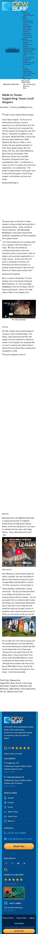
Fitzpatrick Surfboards (18, 685)
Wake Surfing (13, 812)
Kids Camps (25, 81)
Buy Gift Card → (10, 910)
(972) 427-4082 (17, 832)
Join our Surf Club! (29, 84)
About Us (26, 86)
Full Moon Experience (27, 32)
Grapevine (12, 50)
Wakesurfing (15, 680)
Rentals (25, 19)
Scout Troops (27, 35)
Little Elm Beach (12, 51)
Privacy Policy (7, 918)
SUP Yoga (26, 79)
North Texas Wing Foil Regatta (29, 74)
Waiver (10, 821)
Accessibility (19, 923)
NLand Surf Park (17, 136)
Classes (11, 802)
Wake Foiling (27, 71)
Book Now (11, 48)
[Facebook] (6, 863)
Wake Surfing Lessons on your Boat (28, 53)
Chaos (11, 582)
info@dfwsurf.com (20, 838)
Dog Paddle (27, 30)
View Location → (10, 772)
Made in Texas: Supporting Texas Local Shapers (18, 98)
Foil (22, 66)
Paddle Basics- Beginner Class (28, 22)
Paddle (23, 17)
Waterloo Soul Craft (26, 518)
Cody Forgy (27, 683)
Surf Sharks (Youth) (27, 60)
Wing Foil (26, 70)
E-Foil (25, 68)
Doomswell (4, 685)
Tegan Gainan (14, 688)
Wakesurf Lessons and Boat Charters (29, 49)
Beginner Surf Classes (27, 45)
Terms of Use (21, 918)
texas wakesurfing (28, 688)
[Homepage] (15, 6)
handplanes (6, 286)
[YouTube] (18, 863)
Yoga (23, 77)
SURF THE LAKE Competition (29, 63)
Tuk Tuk (5, 331)
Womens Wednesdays (27, 25)
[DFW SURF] (13, 721)
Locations (24, 12)
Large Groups (27, 37)
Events (10, 807)
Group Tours (12, 816)
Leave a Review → (11, 884)
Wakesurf (24, 39)
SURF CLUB (25, 82)
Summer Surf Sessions (27, 42)
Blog (24, 88)
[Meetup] (24, 863)
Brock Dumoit (16, 683)
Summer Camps (28, 57)
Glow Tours (27, 28)
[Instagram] (12, 863)
